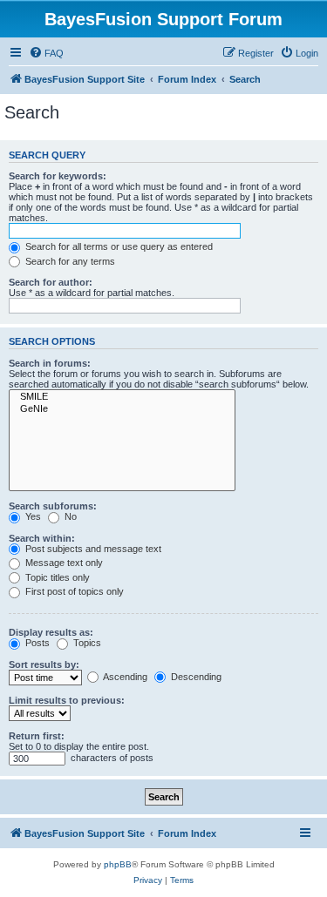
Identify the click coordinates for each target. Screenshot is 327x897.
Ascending (124, 676)
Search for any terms (69, 261)
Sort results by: (44, 664)
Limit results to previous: (67, 700)
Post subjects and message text (92, 548)
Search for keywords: (57, 176)
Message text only (63, 562)
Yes (32, 516)
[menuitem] (46, 53)
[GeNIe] (122, 409)
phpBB (118, 864)
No (69, 516)
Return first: (37, 736)
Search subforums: (53, 506)
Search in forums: (50, 363)
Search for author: (50, 282)
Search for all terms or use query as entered (118, 246)
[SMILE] (122, 397)
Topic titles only (56, 577)
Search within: (42, 538)
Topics (86, 642)
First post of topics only (73, 591)
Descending (194, 676)
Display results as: (51, 632)
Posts (36, 642)
